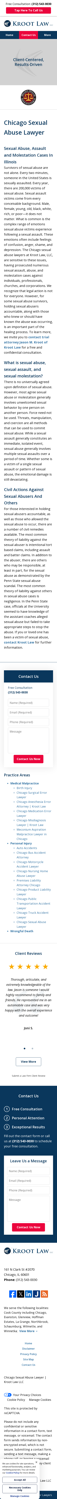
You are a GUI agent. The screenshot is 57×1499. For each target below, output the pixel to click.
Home (9, 35)
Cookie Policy (16, 1400)
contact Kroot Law (19, 642)
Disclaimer (28, 1348)
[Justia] (36, 1294)
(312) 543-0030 (26, 1280)
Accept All (20, 1479)
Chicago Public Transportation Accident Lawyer (33, 903)
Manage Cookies (40, 1400)
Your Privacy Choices (27, 1395)
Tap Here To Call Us (28, 10)
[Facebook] (12, 1294)
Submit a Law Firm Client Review (28, 1075)
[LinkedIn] (28, 1294)
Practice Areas (17, 775)
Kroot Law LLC (41, 1480)
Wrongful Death (21, 931)
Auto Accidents (27, 848)
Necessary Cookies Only (20, 1489)
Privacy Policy (28, 1354)
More (47, 35)
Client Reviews (28, 953)
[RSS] (44, 1294)
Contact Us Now (28, 759)
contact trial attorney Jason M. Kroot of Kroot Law (26, 342)
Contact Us (29, 35)
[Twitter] (20, 1294)
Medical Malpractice (24, 783)
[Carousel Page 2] (32, 1049)
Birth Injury (24, 788)
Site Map (28, 1359)
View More (28, 1061)
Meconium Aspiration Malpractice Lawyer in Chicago (32, 834)
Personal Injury (21, 843)
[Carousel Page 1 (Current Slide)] (24, 1049)
